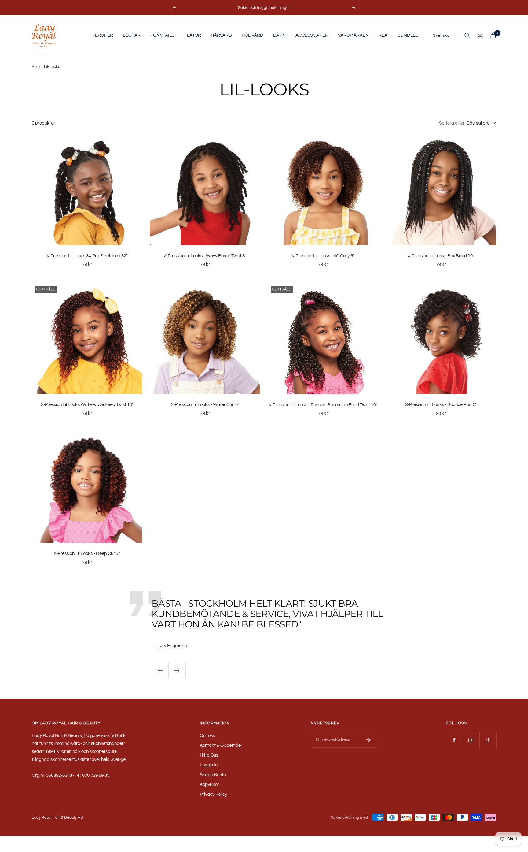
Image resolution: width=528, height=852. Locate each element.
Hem (36, 67)
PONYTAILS (162, 35)
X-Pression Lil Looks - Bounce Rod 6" (441, 404)
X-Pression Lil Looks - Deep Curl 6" (87, 553)
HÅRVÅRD (221, 35)
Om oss (207, 735)
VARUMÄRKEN (353, 35)
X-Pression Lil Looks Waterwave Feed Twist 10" (87, 404)
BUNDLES (407, 35)
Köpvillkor (209, 784)
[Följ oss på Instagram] (471, 740)
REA (383, 35)
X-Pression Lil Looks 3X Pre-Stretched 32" (87, 256)
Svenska (441, 35)
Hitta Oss (209, 755)
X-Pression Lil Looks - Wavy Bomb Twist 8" (205, 256)
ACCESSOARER (311, 35)
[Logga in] (480, 35)
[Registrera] (368, 740)
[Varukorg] (493, 35)
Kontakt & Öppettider (221, 745)
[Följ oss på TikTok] (487, 740)
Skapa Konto (213, 774)
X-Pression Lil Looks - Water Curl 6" (205, 404)
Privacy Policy (213, 794)
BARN (279, 35)
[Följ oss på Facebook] (454, 740)
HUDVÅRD (252, 35)
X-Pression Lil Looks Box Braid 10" (441, 256)
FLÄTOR (192, 35)
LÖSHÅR (132, 35)
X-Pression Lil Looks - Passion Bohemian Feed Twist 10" (323, 405)
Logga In (209, 765)
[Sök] (467, 35)
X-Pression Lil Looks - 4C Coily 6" (323, 256)
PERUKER (102, 35)
